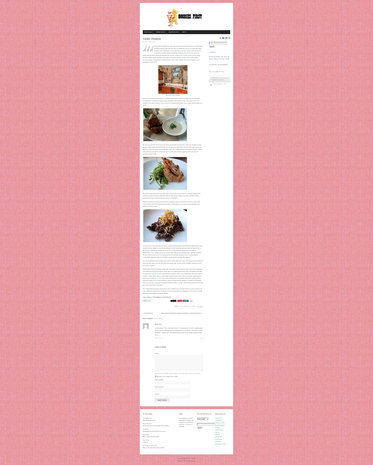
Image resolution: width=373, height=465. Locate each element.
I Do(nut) (217, 432)
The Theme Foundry (190, 458)
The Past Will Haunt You (203, 418)
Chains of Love (218, 418)
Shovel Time (195, 306)
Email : (159, 387)
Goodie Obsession (219, 430)
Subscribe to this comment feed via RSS (167, 376)
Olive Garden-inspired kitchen (188, 55)
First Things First (148, 313)
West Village (200, 307)
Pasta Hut (193, 291)
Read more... (182, 424)
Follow (149, 300)
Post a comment (158, 318)
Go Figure (217, 427)
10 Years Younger (161, 278)
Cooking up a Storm (219, 423)
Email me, (188, 424)
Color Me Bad (218, 420)
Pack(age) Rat (218, 437)
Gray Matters (146, 435)
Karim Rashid (158, 273)
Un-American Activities (220, 444)
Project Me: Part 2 (147, 423)
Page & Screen (218, 439)
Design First (158, 324)
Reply (201, 338)
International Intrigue (220, 425)
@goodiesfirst (219, 83)
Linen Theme (181, 458)
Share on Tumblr (186, 301)
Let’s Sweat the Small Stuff (150, 445)
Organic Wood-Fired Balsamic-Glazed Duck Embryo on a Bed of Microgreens (181, 313)
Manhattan (187, 306)
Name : (159, 379)
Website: (157, 394)
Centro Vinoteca (147, 297)
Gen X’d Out (146, 440)
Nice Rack (145, 429)
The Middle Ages (147, 418)
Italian (181, 306)
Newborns (217, 434)
